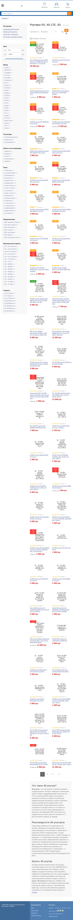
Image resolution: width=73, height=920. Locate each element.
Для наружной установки (12, 222)
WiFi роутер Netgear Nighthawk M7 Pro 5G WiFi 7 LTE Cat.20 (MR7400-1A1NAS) (39, 640)
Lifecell (7, 156)
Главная (4, 18)
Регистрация (34, 910)
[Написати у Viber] (58, 911)
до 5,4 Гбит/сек (9, 293)
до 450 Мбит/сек (9, 303)
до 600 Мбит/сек (9, 301)
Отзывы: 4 (63, 119)
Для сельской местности (12, 237)
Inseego (7, 88)
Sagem (7, 105)
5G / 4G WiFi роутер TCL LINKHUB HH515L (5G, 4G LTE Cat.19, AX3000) (39, 609)
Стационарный (9, 142)
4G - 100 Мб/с (9, 274)
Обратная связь (53, 916)
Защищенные (9, 195)
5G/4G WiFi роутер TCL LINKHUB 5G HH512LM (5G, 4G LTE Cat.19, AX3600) (61, 609)
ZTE (6, 125)
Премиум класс (9, 183)
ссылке (34, 892)
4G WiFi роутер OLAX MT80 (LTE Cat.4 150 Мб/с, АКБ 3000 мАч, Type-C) (61, 518)
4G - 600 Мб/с (9, 264)
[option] (50, 38)
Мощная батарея (10, 198)
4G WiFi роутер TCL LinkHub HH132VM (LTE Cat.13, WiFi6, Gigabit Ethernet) (39, 363)
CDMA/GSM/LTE (9, 208)
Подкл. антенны (9, 193)
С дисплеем (8, 190)
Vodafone (7, 153)
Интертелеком (9, 159)
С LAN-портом (9, 203)
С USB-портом (9, 205)
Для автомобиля (9, 227)
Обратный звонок (36, 915)
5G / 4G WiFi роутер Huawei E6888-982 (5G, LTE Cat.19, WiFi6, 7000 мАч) (60, 333)
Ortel (6, 103)
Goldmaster (8, 80)
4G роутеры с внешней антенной (12, 37)
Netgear (7, 93)
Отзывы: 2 (63, 88)
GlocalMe (7, 77)
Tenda (6, 115)
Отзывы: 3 (40, 149)
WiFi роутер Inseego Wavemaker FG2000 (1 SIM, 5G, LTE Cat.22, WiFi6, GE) (38, 333)
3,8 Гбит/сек (8, 296)
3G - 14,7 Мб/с (9, 284)
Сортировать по (34, 32)
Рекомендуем (9, 175)
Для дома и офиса (10, 225)
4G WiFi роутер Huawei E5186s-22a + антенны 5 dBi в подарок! (39, 269)
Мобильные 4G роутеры (10, 32)
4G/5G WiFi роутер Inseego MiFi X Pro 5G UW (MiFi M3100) (60, 92)
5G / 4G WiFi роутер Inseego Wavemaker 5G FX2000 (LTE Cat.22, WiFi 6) (61, 731)
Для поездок (8, 230)
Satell (6, 108)
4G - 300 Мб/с (9, 269)
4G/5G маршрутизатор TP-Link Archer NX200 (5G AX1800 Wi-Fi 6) (39, 92)
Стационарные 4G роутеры (11, 29)
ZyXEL (7, 128)
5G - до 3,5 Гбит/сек (10, 249)
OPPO (7, 100)
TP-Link (7, 118)
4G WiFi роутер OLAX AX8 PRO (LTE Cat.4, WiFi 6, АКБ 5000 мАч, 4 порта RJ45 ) (39, 549)
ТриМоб (7, 161)
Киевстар (7, 151)
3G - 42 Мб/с (8, 279)
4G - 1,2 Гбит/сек (10, 259)
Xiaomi (7, 123)
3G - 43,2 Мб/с (9, 276)
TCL (6, 113)
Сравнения (34, 913)
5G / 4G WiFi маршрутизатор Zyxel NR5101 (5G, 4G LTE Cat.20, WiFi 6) (61, 394)
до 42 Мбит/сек (9, 311)
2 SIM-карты (8, 170)
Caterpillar (7, 72)
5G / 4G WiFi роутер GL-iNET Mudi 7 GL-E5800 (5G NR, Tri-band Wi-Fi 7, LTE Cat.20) (39, 61)
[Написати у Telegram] (60, 911)
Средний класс (9, 180)
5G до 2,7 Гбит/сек (10, 251)
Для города (8, 235)
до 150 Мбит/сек (9, 308)
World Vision (8, 120)
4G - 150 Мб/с (9, 271)
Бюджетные (8, 178)
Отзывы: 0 (40, 57)
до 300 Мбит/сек (9, 306)
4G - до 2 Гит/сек (10, 254)
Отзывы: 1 (63, 149)
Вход (32, 908)
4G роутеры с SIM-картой (10, 34)
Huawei (7, 85)
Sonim (6, 110)
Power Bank (8, 200)
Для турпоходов (9, 232)
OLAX (6, 98)
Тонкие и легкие (9, 188)
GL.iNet (7, 75)
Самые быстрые (9, 185)
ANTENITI (8, 70)
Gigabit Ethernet (9, 210)
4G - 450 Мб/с (9, 266)
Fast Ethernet (8, 213)
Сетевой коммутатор (11, 137)
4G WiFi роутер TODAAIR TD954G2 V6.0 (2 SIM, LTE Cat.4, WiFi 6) (60, 456)
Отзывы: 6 (63, 178)
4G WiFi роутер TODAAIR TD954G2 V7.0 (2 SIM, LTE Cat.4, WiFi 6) (38, 487)
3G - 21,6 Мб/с (9, 281)
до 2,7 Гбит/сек (9, 298)
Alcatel (7, 67)
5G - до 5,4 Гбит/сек (10, 246)
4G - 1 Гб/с (8, 261)
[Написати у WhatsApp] (63, 911)
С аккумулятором (10, 173)
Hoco (6, 82)
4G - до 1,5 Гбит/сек (10, 256)
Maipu (6, 90)
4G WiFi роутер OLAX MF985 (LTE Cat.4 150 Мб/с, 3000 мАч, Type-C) (61, 700)
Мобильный (8, 139)
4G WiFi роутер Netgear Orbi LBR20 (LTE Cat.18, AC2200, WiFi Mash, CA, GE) (39, 300)
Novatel (7, 95)
